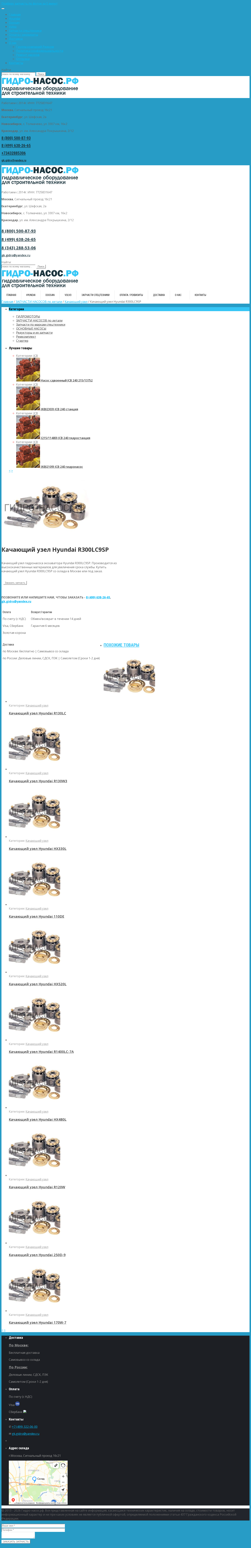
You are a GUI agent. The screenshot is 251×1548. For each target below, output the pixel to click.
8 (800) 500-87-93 (16, 138)
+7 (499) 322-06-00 (24, 1427)
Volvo (13, 27)
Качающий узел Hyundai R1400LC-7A (41, 1051)
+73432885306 (13, 153)
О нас (13, 43)
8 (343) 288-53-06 (18, 247)
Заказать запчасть (15, 582)
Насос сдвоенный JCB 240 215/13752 (66, 380)
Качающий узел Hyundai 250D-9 (37, 1254)
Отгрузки (23, 59)
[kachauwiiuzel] (45, 540)
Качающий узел (76, 302)
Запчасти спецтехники (25, 31)
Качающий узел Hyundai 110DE (36, 916)
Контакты (16, 63)
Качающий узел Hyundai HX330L (38, 848)
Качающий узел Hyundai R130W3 (38, 781)
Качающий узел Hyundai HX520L (38, 984)
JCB (35, 356)
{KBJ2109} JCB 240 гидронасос (61, 467)
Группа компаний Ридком (35, 47)
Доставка (16, 39)
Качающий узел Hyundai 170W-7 (37, 1322)
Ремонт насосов (28, 55)
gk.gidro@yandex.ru (13, 160)
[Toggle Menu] (2, 8)
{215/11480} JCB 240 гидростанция (65, 438)
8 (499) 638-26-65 (16, 145)
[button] (125, 3)
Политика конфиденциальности (39, 51)
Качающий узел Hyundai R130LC (37, 713)
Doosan (14, 23)
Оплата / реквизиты (23, 35)
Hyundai (14, 18)
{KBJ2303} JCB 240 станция (59, 409)
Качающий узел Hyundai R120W (37, 1187)
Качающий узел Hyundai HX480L (38, 1119)
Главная (15, 14)
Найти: (6, 70)
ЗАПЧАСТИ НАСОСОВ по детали (39, 302)
